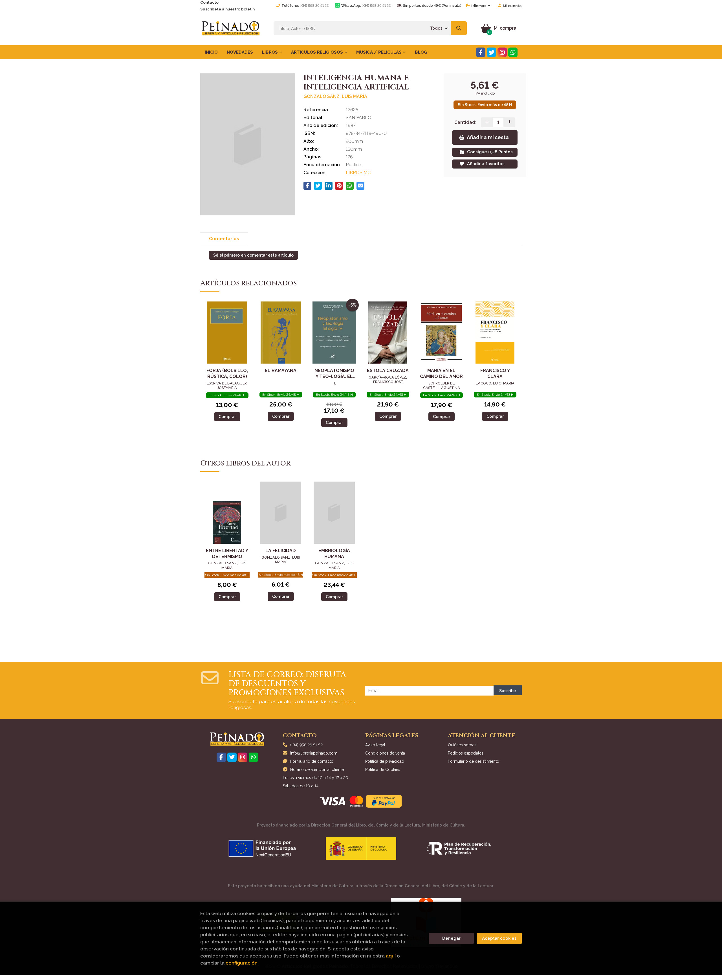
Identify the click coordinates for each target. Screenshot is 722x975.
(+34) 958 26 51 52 (314, 5)
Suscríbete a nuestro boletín (227, 9)
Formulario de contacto (311, 761)
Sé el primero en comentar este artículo (253, 255)
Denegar (451, 938)
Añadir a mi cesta (488, 137)
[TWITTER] (491, 52)
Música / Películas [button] (379, 52)
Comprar (227, 416)
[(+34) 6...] (513, 52)
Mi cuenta (512, 5)
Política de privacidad (384, 761)
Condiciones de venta (385, 753)
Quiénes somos (462, 745)
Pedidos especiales (465, 753)
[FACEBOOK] (480, 52)
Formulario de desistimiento (473, 761)
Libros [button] (270, 52)
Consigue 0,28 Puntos (490, 151)
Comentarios (224, 238)
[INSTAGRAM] (502, 52)
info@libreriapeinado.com (313, 753)
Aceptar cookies (499, 938)
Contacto (209, 2)
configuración (241, 963)
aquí (391, 956)
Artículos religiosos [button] (317, 52)
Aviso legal (375, 745)
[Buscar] (459, 28)
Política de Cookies (382, 769)
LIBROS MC (358, 172)
